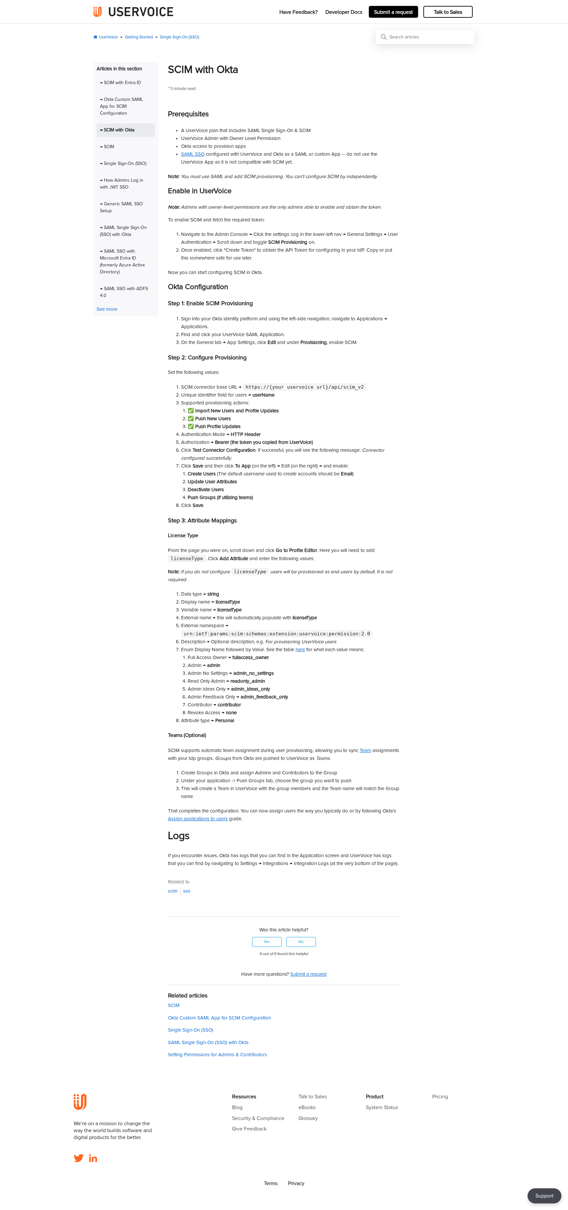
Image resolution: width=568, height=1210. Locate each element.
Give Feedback (249, 1128)
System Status (382, 1107)
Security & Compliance (258, 1118)
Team (365, 750)
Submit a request (393, 12)
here (300, 649)
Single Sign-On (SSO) (179, 37)
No (301, 942)
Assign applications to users (198, 818)
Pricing (440, 1096)
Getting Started (139, 37)
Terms (270, 1183)
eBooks (307, 1107)
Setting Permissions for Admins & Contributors (217, 1054)
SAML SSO (192, 154)
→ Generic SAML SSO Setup (121, 207)
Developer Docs (343, 12)
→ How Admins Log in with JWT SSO (121, 184)
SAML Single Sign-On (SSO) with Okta (208, 1042)
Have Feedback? (298, 12)
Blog (237, 1107)
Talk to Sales (448, 12)
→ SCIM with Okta (117, 130)
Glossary (308, 1118)
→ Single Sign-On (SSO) (123, 163)
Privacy (296, 1183)
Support (544, 1196)
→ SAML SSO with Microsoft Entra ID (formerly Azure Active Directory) (122, 261)
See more (107, 309)
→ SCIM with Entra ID (120, 82)
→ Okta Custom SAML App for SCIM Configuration (121, 106)
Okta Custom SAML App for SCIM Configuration (219, 1018)
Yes (267, 942)
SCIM (173, 1005)
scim (173, 891)
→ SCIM (107, 147)
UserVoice (108, 37)
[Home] (133, 12)
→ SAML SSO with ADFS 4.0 (124, 292)
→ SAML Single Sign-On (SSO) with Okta (123, 231)
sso (187, 891)
